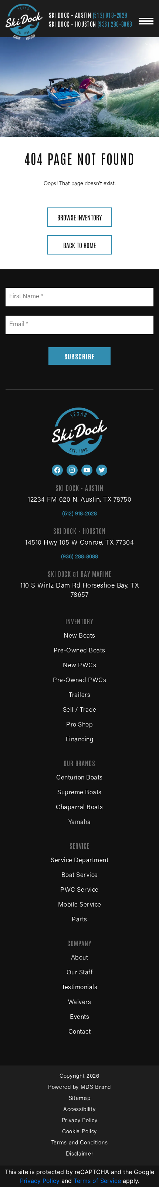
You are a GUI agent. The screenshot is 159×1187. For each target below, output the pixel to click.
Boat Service (79, 875)
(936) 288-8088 (115, 23)
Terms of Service (97, 1180)
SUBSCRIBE (79, 356)
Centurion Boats (79, 778)
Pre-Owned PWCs (79, 681)
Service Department (79, 861)
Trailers (79, 695)
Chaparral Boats (79, 808)
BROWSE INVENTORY (79, 217)
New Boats (79, 636)
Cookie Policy (79, 1132)
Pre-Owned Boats (79, 651)
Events (79, 1017)
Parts (79, 920)
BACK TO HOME (79, 244)
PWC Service (79, 890)
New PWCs (79, 666)
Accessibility (79, 1110)
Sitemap (80, 1098)
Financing (80, 740)
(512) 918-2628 (110, 15)
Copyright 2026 (79, 1076)
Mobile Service (79, 905)
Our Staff (80, 973)
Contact (79, 1032)
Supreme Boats (79, 793)
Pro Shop (79, 725)
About (79, 958)
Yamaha (79, 822)
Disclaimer (80, 1154)
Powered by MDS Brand (79, 1087)
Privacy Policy (80, 1121)
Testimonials (79, 988)
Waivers (79, 1003)
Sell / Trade (80, 710)
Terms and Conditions (79, 1143)
